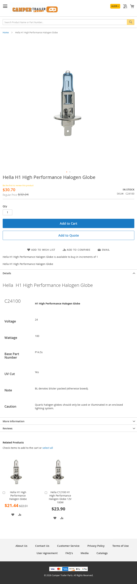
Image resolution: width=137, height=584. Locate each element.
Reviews (7, 428)
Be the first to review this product (18, 185)
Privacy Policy (96, 546)
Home (6, 32)
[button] (115, 6)
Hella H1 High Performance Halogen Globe (18, 495)
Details (7, 273)
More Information (13, 421)
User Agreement (47, 553)
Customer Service (68, 546)
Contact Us (42, 546)
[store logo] (35, 8)
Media (85, 553)
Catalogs (102, 553)
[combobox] (68, 22)
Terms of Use (120, 546)
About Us (21, 546)
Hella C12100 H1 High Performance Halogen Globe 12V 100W (60, 497)
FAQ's (69, 553)
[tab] (68, 273)
